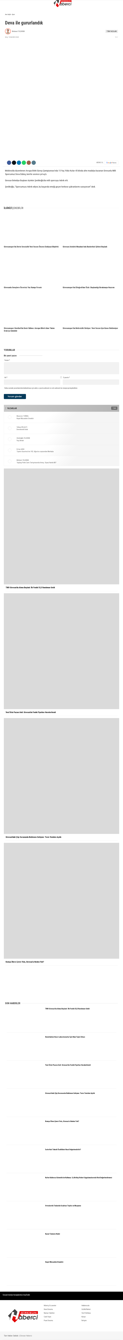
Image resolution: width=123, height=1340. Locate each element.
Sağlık (6, 54)
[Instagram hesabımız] (52, 1336)
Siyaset (6, 30)
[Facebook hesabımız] (17, 1336)
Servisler (7, 64)
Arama (98, 12)
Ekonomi (7, 25)
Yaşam (6, 44)
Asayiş (6, 34)
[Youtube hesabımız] (69, 1336)
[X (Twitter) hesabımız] (35, 1336)
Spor (5, 39)
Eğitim (6, 49)
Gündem (7, 20)
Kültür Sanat (9, 59)
